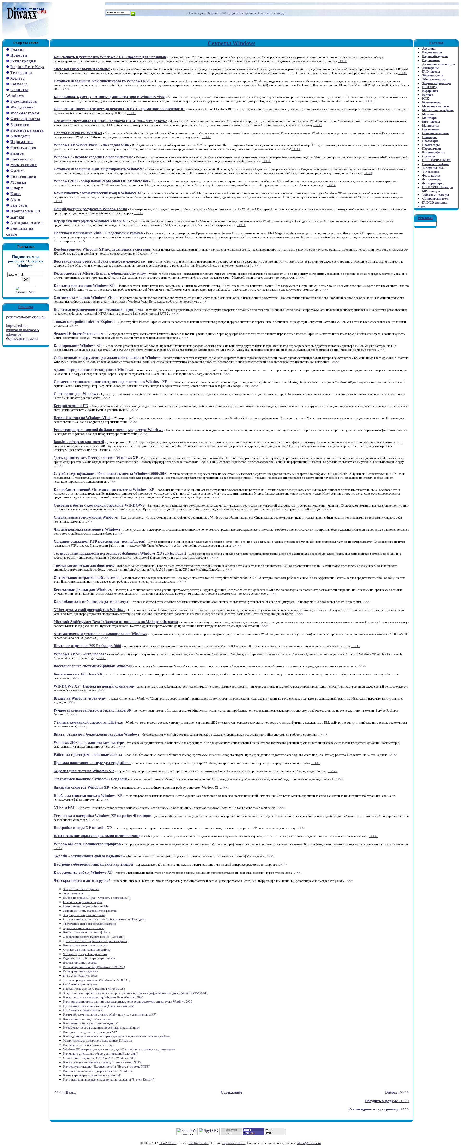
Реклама (25, 307)
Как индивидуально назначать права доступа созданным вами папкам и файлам (116, 1036)
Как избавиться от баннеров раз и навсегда (91, 601)
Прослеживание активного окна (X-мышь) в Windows (98, 1006)
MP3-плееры (431, 121)
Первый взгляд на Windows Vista (82, 418)
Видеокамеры (432, 52)
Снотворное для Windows (76, 394)
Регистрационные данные (80, 971)
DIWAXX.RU (168, 1143)
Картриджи (430, 91)
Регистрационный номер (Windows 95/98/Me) (94, 967)
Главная (18, 49)
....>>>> (204, 301)
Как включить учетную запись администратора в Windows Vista (109, 97)
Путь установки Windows (80, 975)
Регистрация (23, 61)
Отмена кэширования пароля (82, 902)
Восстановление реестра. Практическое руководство (99, 261)
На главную (197, 13)
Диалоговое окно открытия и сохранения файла (95, 941)
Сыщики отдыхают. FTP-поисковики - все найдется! (99, 541)
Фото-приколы (25, 119)
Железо (17, 78)
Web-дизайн (22, 107)
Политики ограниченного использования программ (98, 309)
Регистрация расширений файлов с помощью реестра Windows (108, 430)
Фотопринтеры (432, 183)
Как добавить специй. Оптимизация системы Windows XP (104, 489)
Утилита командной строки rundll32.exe (88, 722)
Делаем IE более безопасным (78, 333)
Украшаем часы (73, 893)
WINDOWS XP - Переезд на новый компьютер (94, 686)
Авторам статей (26, 223)
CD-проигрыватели (435, 198)
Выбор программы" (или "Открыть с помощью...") (96, 897)
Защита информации (436, 83)
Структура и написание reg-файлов (86, 949)
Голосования (23, 176)
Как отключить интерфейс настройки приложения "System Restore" (108, 1079)
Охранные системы (435, 133)
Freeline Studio (199, 1143)
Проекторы (430, 141)
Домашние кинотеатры (438, 64)
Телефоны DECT (434, 168)
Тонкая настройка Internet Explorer (84, 321)
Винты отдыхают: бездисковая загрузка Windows (96, 734)
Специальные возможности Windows (86, 517)
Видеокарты (431, 60)
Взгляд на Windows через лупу (80, 698)
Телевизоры (430, 171)
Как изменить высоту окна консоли (86, 1019)
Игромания (21, 142)
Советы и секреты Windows (78, 133)
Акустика (429, 48)
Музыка (18, 182)
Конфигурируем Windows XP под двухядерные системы (102, 249)
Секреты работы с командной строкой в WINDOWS (99, 505)
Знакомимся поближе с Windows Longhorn (90, 779)
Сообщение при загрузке (80, 984)
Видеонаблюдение (435, 56)
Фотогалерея (23, 148)
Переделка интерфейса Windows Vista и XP (91, 221)
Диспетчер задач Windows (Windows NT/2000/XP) (96, 980)
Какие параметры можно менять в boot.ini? (92, 1075)
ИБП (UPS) (429, 87)
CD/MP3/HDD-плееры (437, 187)
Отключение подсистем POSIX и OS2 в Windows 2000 (99, 1058)
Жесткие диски (432, 75)
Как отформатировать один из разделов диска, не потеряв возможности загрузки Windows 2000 (127, 1001)
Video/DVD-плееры (435, 195)
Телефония (21, 72)
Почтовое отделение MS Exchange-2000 (87, 646)
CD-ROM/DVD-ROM (436, 160)
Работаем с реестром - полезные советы (88, 754)
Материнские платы (436, 106)
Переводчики (431, 148)
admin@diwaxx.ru (309, 1143)
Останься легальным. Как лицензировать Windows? (99, 169)
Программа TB (25, 211)
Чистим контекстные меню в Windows (87, 529)
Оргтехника (430, 129)
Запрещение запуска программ (84, 915)
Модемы (428, 114)
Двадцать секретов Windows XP (81, 787)
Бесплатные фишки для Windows (83, 589)
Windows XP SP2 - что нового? (80, 654)
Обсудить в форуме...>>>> (387, 1101)
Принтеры (429, 137)
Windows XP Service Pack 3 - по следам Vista (91, 145)
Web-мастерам (24, 113)
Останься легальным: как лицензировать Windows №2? (102, 81)
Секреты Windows (231, 43)
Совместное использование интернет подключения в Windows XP (110, 382)
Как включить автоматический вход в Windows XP (98, 193)
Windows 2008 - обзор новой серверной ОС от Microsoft (101, 181)
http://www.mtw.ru (234, 1143)
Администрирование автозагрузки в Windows (93, 370)
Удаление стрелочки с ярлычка (83, 928)
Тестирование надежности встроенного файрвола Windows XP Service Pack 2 (120, 553)
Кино (15, 194)
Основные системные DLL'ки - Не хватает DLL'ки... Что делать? (110, 121)
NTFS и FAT (64, 807)
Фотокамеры (431, 179)
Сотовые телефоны (435, 164)
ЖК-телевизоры (433, 79)
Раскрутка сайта (27, 130)
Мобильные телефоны (438, 110)
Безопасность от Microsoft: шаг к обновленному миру (100, 273)
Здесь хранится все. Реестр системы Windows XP (96, 458)
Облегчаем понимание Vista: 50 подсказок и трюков (98, 233)
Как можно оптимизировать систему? (88, 1045)
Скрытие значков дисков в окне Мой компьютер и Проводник (104, 919)
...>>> (79, 241)
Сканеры (428, 156)
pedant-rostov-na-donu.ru (25, 317)
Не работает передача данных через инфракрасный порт (101, 1027)
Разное (17, 153)
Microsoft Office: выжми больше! (82, 69)
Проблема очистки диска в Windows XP (88, 795)
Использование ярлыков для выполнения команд (97, 836)
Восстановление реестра (80, 962)
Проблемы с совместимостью (83, 1010)
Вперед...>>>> (397, 1092)
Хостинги (20, 124)
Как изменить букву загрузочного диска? (91, 1023)
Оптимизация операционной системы (86, 577)
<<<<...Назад (65, 1092)
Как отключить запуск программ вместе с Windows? (98, 1071)
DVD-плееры (431, 71)
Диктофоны (430, 68)
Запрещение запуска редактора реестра (90, 910)
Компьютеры (431, 102)
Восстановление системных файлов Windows (93, 666)
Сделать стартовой (243, 13)
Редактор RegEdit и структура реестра (89, 958)
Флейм (17, 171)
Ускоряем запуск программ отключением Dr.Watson (97, 1040)
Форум (17, 217)
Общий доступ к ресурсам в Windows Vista (90, 209)
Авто (15, 200)
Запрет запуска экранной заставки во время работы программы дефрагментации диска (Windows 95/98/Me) (135, 993)
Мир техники (23, 165)
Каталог (436, 43)
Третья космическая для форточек (84, 565)
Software (19, 84)
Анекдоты (20, 136)
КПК (425, 98)
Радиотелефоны (433, 152)
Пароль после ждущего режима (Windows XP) (94, 988)
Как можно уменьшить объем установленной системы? (100, 1053)
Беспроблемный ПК (71, 406)
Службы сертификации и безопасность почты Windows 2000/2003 (110, 474)
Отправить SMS (217, 13)
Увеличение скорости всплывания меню (90, 923)
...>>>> (342, 61)
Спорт (16, 188)
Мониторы (429, 118)
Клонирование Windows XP (78, 346)
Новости (18, 55)
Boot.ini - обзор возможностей (79, 442)
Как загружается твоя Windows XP (84, 285)
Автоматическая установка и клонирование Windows (100, 634)
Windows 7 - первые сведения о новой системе (93, 157)
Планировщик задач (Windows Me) (86, 906)
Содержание (231, 1092)
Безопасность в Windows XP (78, 674)
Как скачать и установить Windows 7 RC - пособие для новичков (110, 57)
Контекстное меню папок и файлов (86, 932)
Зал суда (18, 205)
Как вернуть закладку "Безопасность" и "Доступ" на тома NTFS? (106, 1066)
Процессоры (431, 145)
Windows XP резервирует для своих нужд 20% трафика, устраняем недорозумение (119, 1049)
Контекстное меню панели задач (85, 945)
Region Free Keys (27, 67)
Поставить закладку (271, 13)
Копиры (427, 94)
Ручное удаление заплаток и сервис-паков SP (92, 710)
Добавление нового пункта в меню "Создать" (93, 936)
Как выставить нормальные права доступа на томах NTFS (102, 1062)
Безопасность (23, 101)
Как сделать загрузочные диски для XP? (90, 1032)
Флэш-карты (431, 175)
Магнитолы (430, 125)
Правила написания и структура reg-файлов (92, 763)
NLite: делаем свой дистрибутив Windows (89, 610)
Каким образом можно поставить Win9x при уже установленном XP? (110, 1014)
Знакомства (22, 159)
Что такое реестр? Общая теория (85, 954)
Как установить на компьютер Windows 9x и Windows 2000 (103, 997)
